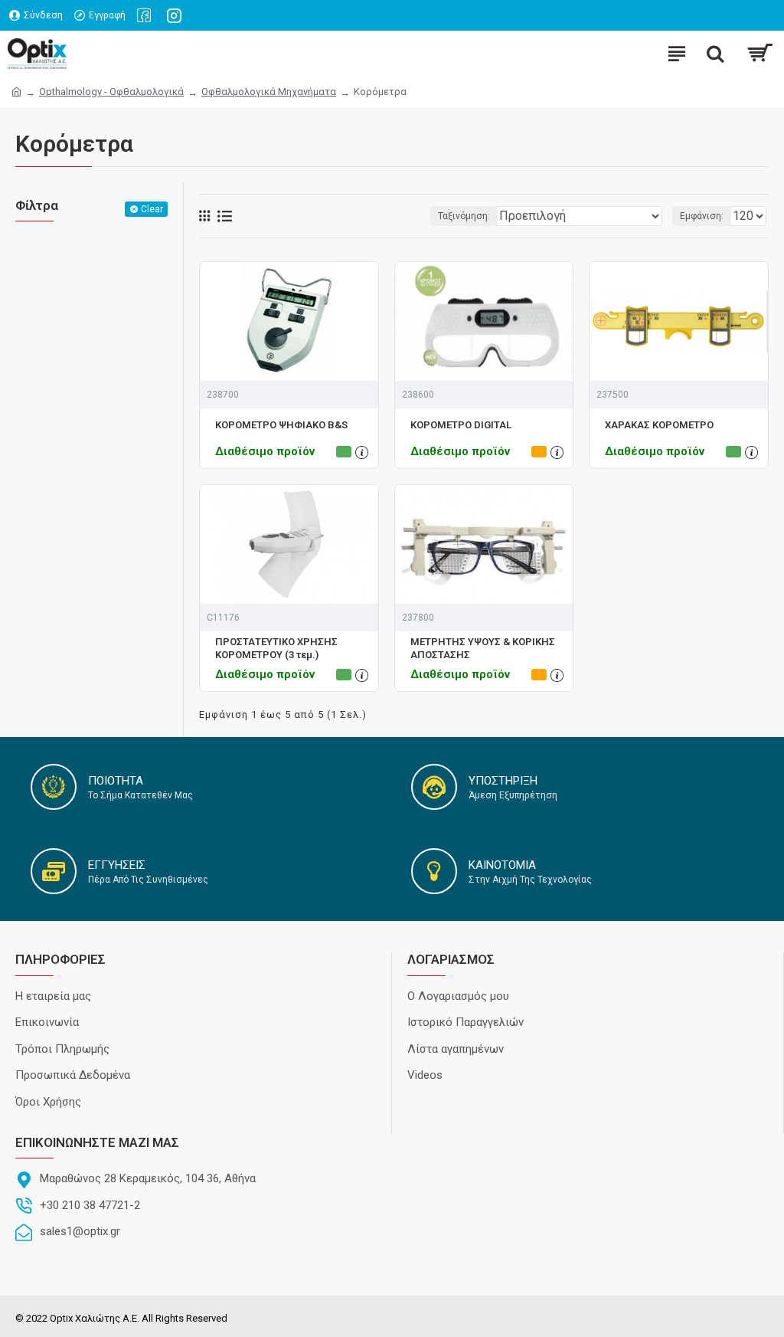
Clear (152, 209)
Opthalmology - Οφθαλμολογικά (111, 91)
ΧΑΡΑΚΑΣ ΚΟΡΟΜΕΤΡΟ (659, 425)
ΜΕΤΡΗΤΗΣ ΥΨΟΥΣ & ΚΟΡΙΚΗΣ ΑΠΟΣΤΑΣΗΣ (482, 648)
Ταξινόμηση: (464, 216)
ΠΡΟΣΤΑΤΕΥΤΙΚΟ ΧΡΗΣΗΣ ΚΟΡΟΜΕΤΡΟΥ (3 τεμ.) (276, 648)
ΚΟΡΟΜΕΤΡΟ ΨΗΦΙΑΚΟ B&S (281, 425)
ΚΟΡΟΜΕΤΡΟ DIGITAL (460, 425)
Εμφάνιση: (702, 216)
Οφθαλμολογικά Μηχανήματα (268, 91)
